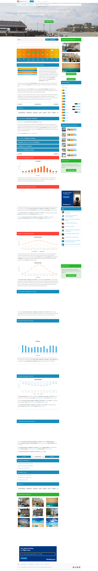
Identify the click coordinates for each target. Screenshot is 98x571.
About (29, 567)
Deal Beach (35, 112)
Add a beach (49, 567)
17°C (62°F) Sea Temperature (27, 70)
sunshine (35, 133)
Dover (40, 112)
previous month (41, 210)
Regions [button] (39, 1)
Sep (42, 50)
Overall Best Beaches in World (23, 479)
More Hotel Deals (71, 73)
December (66, 120)
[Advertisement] (38, 227)
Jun (28, 50)
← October (19, 104)
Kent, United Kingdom (71, 133)
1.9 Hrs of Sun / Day (27, 72)
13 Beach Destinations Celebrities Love (72, 244)
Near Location (52, 39)
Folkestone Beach (21, 112)
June (47, 97)
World (19, 4)
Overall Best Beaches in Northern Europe (24, 477)
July (49, 97)
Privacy (40, 567)
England (37, 4)
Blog (35, 1)
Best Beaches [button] (45, 1)
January (65, 90)
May (23, 50)
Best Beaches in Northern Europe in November (25, 465)
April (66, 98)
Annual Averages (64, 87)
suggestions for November (45, 99)
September (55, 97)
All (57, 39)
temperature (29, 133)
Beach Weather (24, 567)
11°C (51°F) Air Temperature (27, 68)
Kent (41, 4)
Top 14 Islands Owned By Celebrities (72, 233)
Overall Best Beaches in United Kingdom (24, 475)
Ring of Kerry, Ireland (71, 138)
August (51, 97)
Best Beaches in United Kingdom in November (25, 463)
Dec (57, 50)
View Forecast (49, 21)
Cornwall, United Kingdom (72, 143)
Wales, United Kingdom (71, 148)
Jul (33, 50)
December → (56, 104)
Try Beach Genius (71, 170)
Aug (38, 50)
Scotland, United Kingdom (72, 153)
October (66, 115)
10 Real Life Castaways (69, 226)
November (67, 117)
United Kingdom (30, 4)
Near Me (47, 39)
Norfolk (44, 112)
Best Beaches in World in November (24, 468)
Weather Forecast (65, 85)
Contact (34, 567)
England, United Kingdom (72, 128)
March (66, 95)
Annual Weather (38, 104)
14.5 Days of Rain (27, 74)
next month (55, 210)
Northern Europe (24, 4)
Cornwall (54, 112)
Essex (49, 112)
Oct (47, 50)
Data (31, 567)
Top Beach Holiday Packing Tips (71, 223)
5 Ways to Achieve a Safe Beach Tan (72, 237)
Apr (19, 50)
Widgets (43, 567)
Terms (37, 567)
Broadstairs (46, 4)
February (66, 93)
